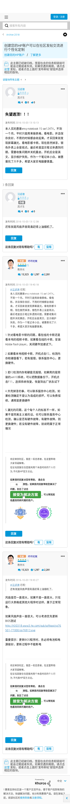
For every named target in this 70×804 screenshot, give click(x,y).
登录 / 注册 (59, 16)
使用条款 (25, 797)
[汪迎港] (10, 92)
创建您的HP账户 (14, 54)
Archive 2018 (13, 34)
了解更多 (35, 54)
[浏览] (5, 17)
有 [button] (38, 247)
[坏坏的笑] (10, 264)
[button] (63, 89)
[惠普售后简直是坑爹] (25, 79)
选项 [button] (65, 34)
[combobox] (35, 25)
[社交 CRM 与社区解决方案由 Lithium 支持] (42, 782)
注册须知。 (38, 797)
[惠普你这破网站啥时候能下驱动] (21, 79)
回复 (14, 170)
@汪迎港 (15, 289)
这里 (7, 69)
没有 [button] (49, 247)
